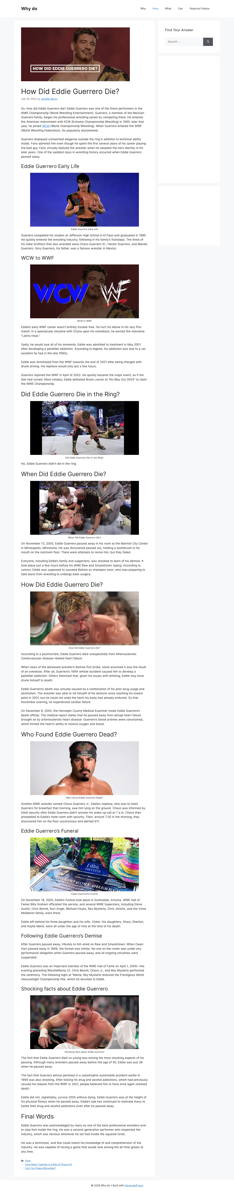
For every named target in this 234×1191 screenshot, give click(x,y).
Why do (29, 8)
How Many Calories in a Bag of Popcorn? (48, 1164)
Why (143, 8)
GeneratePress (134, 1185)
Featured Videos (200, 8)
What (168, 8)
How (155, 8)
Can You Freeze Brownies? (40, 1168)
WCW (46, 126)
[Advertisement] (190, 123)
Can (180, 8)
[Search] (208, 42)
